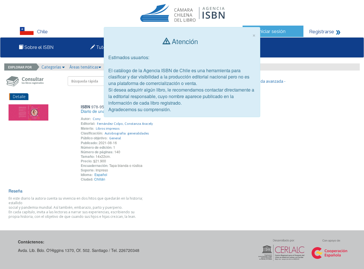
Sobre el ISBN (38, 47)
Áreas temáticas (83, 67)
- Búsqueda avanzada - (265, 81)
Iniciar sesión (272, 31)
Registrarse (321, 31)
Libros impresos (107, 129)
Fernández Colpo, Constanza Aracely (125, 124)
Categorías (52, 67)
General (115, 138)
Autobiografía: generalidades (127, 133)
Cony (97, 119)
